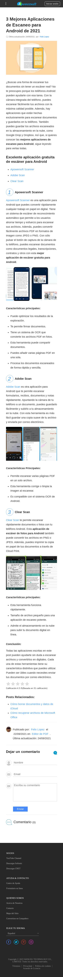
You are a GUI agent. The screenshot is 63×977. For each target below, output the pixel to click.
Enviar (20, 809)
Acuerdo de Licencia (31, 968)
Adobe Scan (17, 175)
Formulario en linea (14, 888)
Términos (16, 966)
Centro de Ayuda (13, 883)
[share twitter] (16, 942)
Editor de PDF (40, 733)
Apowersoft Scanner (22, 169)
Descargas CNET (13, 868)
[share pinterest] (23, 942)
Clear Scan (16, 181)
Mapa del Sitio (12, 913)
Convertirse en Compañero (17, 918)
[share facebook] (8, 942)
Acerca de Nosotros (14, 903)
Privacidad (27, 966)
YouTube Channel (13, 858)
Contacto (10, 908)
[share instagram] (31, 942)
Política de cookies (43, 966)
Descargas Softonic (14, 863)
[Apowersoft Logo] (27, 3)
